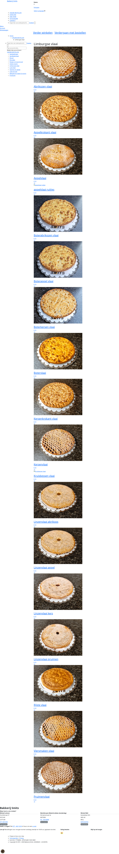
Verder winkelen (43, 32)
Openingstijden (3, 824)
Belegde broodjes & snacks (18, 73)
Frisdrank (12, 75)
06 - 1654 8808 (44, 820)
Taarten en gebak (15, 70)
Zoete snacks (14, 64)
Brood (11, 58)
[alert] (3, 851)
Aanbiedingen (14, 54)
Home (11, 36)
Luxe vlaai (13, 68)
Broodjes (12, 60)
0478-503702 (84, 822)
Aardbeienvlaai (14, 56)
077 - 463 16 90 (17, 826)
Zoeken (31, 23)
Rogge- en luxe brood (16, 62)
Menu (2, 26)
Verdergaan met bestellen (70, 32)
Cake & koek (13, 72)
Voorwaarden (14, 838)
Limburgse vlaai (14, 66)
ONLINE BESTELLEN (18, 38)
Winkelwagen (4, 30)
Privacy (21, 838)
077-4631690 (4, 822)
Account (2, 28)
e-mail (34, 826)
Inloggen (36, 7)
